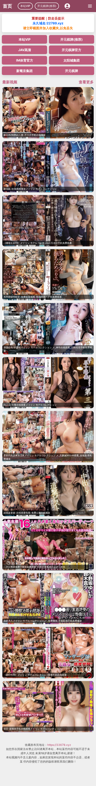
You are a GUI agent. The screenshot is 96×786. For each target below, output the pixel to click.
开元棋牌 (71, 71)
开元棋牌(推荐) (46, 6)
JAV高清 (24, 50)
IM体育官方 (24, 60)
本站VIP (25, 6)
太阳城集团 (71, 60)
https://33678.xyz (59, 745)
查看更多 (86, 82)
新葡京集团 (24, 71)
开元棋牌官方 (71, 50)
